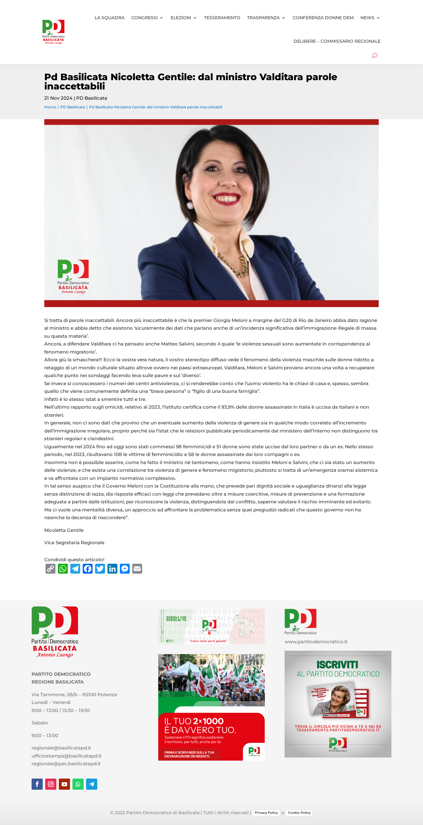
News (367, 17)
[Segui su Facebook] (37, 784)
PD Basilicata (91, 98)
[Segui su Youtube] (64, 784)
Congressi (144, 17)
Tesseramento (222, 17)
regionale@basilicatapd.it (61, 748)
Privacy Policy (266, 812)
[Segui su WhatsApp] (78, 784)
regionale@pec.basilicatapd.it (66, 763)
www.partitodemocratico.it (316, 642)
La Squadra (109, 17)
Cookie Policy (299, 812)
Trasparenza (263, 17)
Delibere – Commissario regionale (337, 41)
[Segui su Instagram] (50, 784)
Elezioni (181, 17)
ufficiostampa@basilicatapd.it (67, 756)
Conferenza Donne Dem (323, 17)
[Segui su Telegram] (91, 784)
